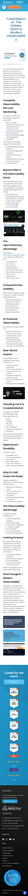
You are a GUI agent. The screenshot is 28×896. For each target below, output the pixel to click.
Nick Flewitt (10, 64)
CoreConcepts (12, 893)
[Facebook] (3, 839)
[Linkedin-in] (14, 839)
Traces (8, 129)
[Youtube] (10, 839)
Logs (7, 135)
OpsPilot (21, 327)
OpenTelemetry (8, 93)
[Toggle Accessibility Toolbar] (25, 893)
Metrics (8, 123)
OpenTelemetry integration (11, 255)
